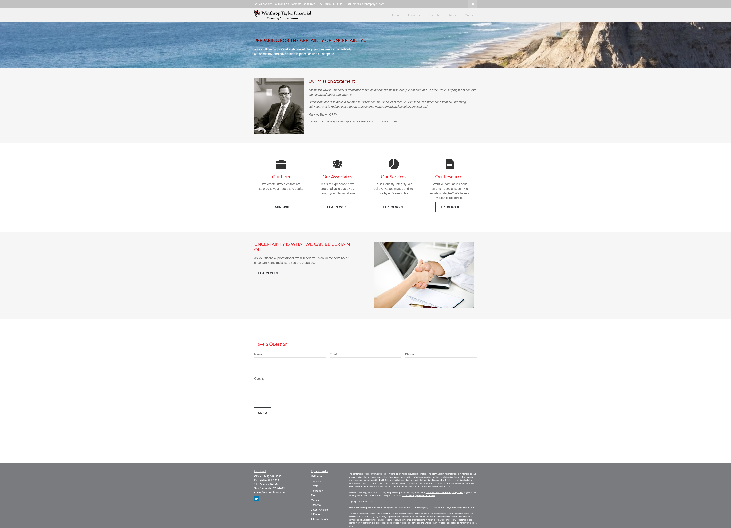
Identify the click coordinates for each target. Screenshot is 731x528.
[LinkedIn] (472, 4)
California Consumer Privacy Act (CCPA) (444, 492)
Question (260, 378)
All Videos (317, 514)
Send (262, 412)
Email (334, 354)
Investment (317, 481)
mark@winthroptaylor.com (368, 4)
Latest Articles (319, 509)
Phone (409, 354)
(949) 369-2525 (333, 4)
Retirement (317, 476)
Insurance (317, 490)
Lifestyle (316, 505)
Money (315, 500)
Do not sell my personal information (418, 495)
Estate (314, 486)
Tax (313, 495)
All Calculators (319, 519)
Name (258, 354)
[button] (394, 15)
